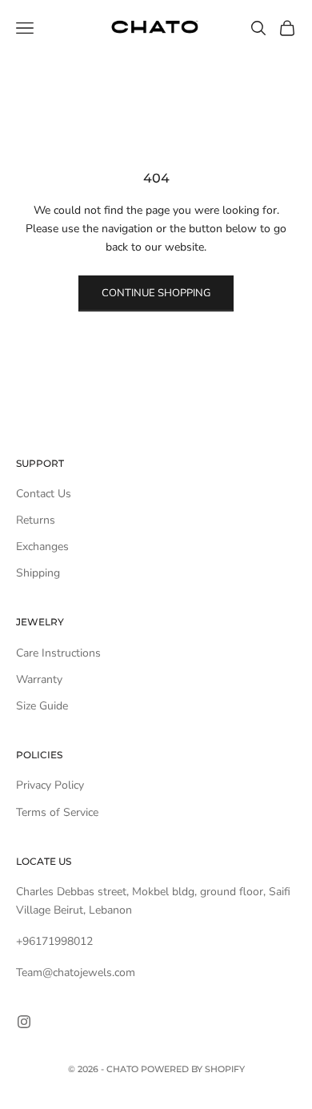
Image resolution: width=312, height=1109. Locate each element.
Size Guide (42, 705)
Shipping (38, 573)
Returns (35, 520)
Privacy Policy (50, 785)
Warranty (39, 679)
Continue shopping (156, 293)
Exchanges (42, 546)
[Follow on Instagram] (24, 1022)
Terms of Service (57, 812)
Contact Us (43, 493)
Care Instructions (58, 653)
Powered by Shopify (193, 1069)
